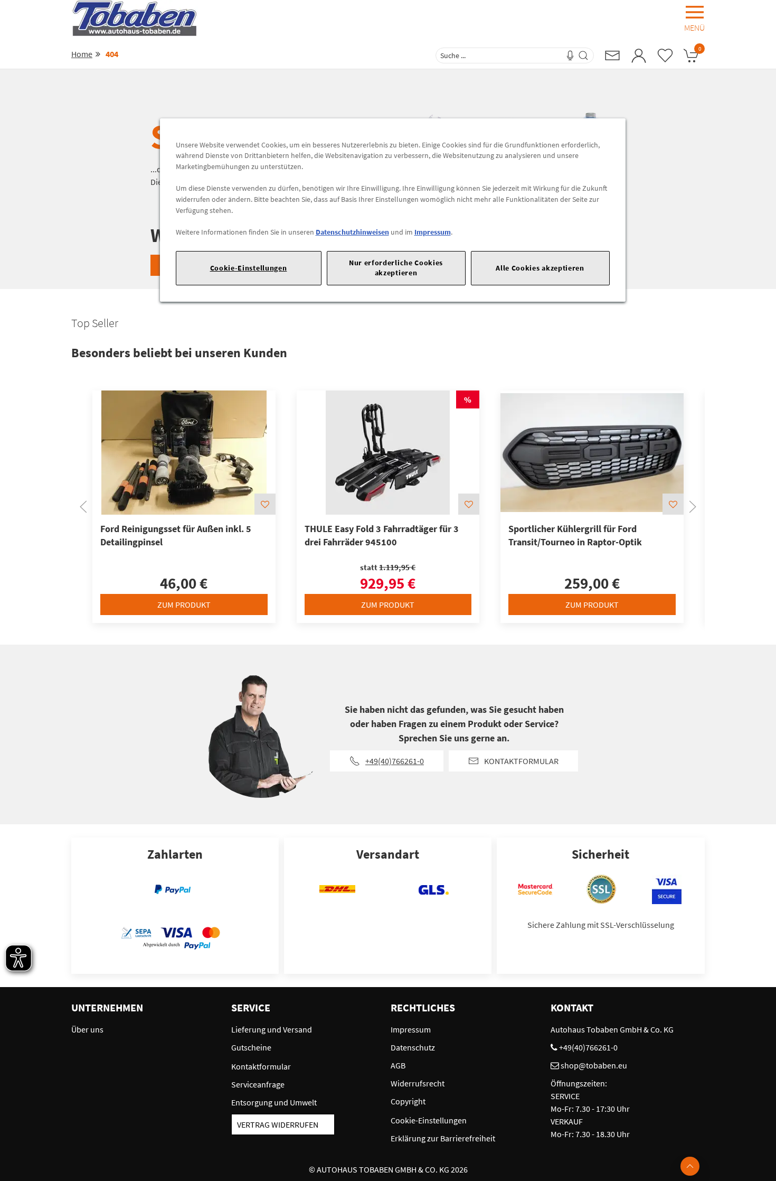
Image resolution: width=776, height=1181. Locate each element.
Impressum (432, 232)
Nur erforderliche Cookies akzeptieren (396, 267)
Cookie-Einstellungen (248, 268)
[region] (393, 210)
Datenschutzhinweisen (352, 232)
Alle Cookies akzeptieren (540, 268)
